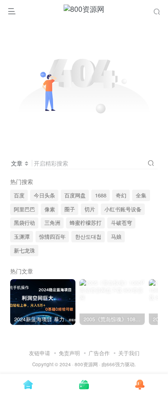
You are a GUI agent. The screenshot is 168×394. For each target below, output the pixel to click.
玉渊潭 (22, 236)
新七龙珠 (24, 250)
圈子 (69, 209)
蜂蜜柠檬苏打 (86, 222)
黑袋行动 (24, 222)
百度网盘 (75, 195)
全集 (141, 195)
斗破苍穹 (121, 222)
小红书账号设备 (122, 209)
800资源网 (86, 364)
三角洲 (52, 222)
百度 (19, 195)
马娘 (116, 236)
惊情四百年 (52, 236)
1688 (100, 195)
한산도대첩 (88, 236)
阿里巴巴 (24, 209)
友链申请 (39, 353)
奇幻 (121, 195)
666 (110, 364)
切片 (89, 209)
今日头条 (44, 195)
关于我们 (128, 353)
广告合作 (99, 353)
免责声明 (69, 353)
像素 (49, 209)
